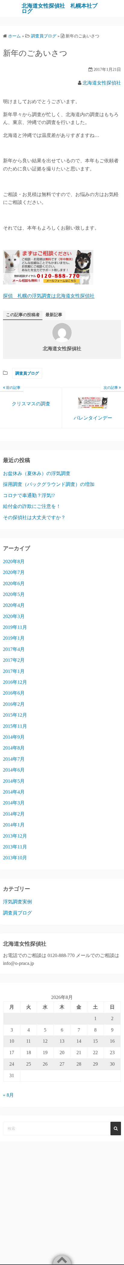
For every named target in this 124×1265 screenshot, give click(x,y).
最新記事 (53, 314)
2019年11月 (15, 627)
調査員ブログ (27, 373)
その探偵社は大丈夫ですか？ (34, 517)
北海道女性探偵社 (101, 82)
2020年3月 (14, 616)
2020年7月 (14, 572)
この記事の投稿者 (23, 314)
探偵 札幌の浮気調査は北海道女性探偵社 (49, 295)
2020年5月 (14, 594)
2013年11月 (15, 846)
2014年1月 (14, 824)
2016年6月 (14, 693)
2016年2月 (14, 704)
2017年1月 (14, 671)
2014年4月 (14, 791)
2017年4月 (14, 649)
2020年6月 (14, 583)
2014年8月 (14, 747)
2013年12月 (15, 836)
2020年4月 (14, 605)
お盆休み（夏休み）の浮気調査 (36, 473)
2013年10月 (15, 857)
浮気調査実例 (17, 901)
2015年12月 (15, 715)
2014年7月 (14, 759)
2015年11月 (15, 726)
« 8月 (8, 1095)
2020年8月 (14, 561)
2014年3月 (14, 802)
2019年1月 (14, 638)
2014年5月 (14, 781)
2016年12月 (15, 682)
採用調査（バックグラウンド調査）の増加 (49, 484)
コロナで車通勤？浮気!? (29, 495)
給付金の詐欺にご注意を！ (32, 506)
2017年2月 (14, 660)
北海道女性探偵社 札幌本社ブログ (60, 8)
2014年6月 (14, 769)
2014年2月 (14, 813)
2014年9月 (14, 737)
